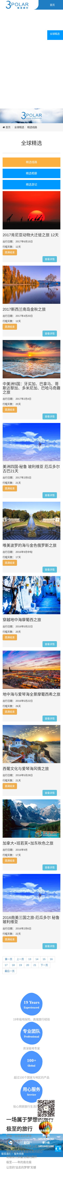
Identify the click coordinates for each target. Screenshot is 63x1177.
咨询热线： (46, 1130)
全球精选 (19, 127)
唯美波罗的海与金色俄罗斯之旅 (30, 545)
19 (20, 965)
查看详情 (50, 259)
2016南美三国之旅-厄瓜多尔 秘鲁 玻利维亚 (31, 919)
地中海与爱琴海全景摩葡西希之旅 (31, 694)
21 (34, 965)
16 (51, 959)
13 (29, 959)
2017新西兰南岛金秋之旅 (24, 309)
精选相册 (31, 173)
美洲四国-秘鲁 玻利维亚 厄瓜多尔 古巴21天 (31, 468)
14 (37, 959)
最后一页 (10, 971)
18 (13, 965)
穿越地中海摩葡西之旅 (22, 620)
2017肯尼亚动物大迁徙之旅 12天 (31, 235)
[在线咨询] (58, 1149)
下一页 (44, 965)
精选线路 (32, 127)
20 (27, 965)
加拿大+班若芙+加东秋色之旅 (28, 843)
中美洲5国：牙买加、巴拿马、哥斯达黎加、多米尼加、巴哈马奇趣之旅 (31, 388)
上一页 (20, 959)
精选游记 (31, 184)
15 (44, 959)
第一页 (8, 959)
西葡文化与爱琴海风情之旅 (26, 768)
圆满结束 (10, 252)
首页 (8, 127)
